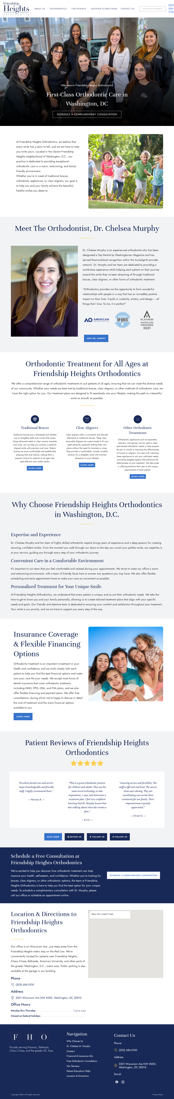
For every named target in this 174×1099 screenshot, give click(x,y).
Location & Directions (104, 8)
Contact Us (127, 8)
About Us (40, 8)
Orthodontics (58, 8)
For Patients (79, 8)
